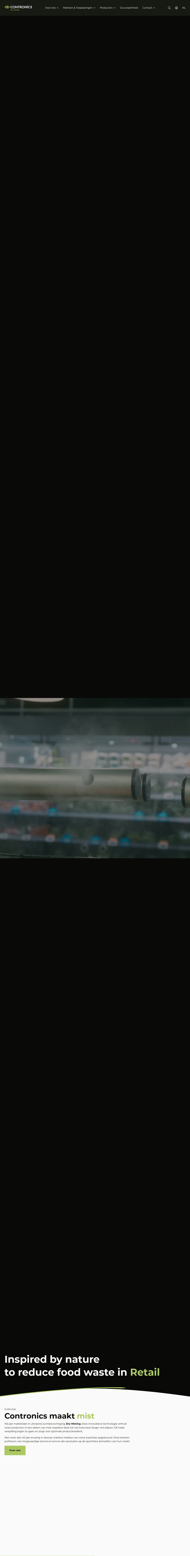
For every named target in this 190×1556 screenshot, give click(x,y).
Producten (106, 7)
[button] (184, 8)
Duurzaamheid (129, 7)
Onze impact (46, 1550)
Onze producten (106, 1550)
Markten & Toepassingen (77, 7)
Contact (147, 7)
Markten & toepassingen (162, 1550)
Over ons (50, 7)
